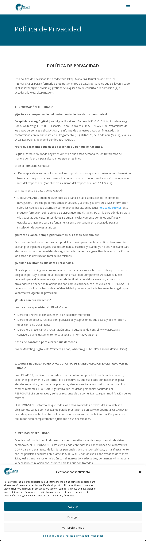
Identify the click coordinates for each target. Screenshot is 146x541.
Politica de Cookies (53, 535)
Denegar (73, 517)
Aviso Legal (97, 535)
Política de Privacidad (77, 535)
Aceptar (73, 506)
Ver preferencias (73, 527)
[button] (140, 472)
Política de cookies (109, 207)
